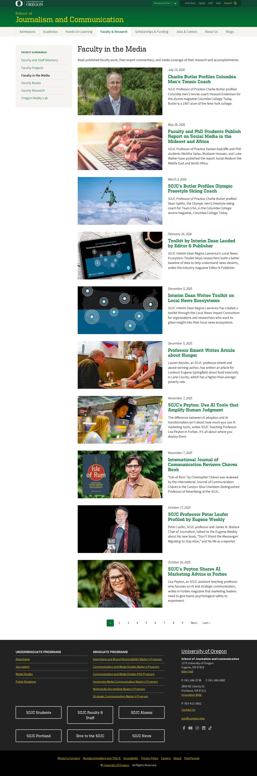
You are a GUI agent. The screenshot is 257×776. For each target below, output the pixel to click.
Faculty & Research (113, 31)
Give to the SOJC (90, 736)
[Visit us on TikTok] (210, 728)
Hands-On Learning (79, 31)
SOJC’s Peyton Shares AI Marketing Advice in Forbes (197, 571)
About (177, 758)
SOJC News (141, 736)
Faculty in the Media (35, 75)
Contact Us (188, 710)
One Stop (190, 3)
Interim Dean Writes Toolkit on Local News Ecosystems (201, 298)
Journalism (23, 667)
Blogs (230, 31)
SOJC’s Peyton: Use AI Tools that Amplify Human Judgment (203, 407)
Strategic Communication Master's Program (120, 696)
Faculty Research (33, 90)
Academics (50, 31)
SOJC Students (38, 712)
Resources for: (162, 3)
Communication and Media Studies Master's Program (126, 667)
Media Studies (24, 674)
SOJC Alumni (141, 712)
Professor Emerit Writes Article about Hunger (201, 353)
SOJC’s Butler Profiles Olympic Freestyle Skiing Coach (200, 188)
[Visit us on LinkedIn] (204, 728)
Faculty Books (31, 83)
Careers (166, 758)
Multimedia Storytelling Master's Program (119, 689)
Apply (202, 3)
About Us (211, 31)
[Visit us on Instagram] (197, 728)
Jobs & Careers (186, 31)
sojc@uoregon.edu (193, 718)
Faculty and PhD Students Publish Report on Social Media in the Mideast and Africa (204, 136)
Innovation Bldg (191, 695)
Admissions (27, 31)
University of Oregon (204, 651)
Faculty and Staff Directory (39, 60)
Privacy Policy (149, 758)
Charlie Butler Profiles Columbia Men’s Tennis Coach (202, 79)
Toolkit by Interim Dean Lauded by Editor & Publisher (201, 243)
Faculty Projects (32, 68)
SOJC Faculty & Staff (90, 715)
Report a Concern (69, 758)
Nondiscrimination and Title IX (102, 758)
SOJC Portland (39, 736)
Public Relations (26, 682)
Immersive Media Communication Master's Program (125, 682)
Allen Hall (187, 671)
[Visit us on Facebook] (184, 728)
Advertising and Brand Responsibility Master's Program (127, 659)
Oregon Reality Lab (34, 98)
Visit (210, 3)
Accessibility (130, 758)
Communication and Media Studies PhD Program (123, 674)
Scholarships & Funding (151, 31)
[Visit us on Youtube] (190, 728)
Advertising (23, 659)
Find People (191, 758)
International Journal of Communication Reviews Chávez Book (202, 464)
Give (218, 3)
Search (228, 3)
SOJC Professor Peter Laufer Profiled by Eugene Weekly (198, 517)
